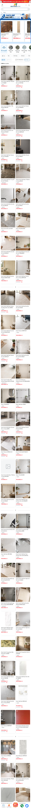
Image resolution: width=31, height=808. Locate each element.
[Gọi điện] (22, 805)
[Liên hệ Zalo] (26, 805)
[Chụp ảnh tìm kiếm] (28, 9)
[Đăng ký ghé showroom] (15, 804)
